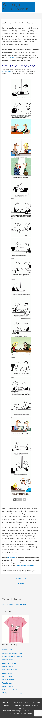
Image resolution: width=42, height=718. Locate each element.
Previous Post (21, 578)
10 (24, 500)
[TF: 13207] (21, 148)
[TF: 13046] (21, 227)
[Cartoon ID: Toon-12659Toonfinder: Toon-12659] (21, 466)
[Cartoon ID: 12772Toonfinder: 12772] (21, 426)
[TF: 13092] (21, 188)
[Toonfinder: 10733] (21, 366)
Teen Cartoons (7, 683)
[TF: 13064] (21, 208)
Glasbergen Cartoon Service (12, 693)
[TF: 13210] (21, 108)
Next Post (21, 584)
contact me (11, 58)
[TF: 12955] (21, 267)
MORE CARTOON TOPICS (11, 690)
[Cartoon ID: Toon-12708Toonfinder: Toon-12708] (21, 446)
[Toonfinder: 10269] (21, 386)
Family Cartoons (8, 660)
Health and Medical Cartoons (12, 653)
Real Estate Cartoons (9, 670)
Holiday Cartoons (8, 686)
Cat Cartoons (7, 673)
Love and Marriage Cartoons (12, 656)
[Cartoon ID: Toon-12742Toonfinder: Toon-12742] (21, 406)
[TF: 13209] (21, 128)
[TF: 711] (21, 307)
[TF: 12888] (21, 327)
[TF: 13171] (21, 168)
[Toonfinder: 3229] (21, 486)
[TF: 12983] (21, 247)
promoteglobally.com (22, 713)
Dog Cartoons (7, 676)
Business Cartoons (8, 650)
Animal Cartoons (8, 680)
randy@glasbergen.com (25, 565)
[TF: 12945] (21, 347)
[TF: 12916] (21, 287)
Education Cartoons (9, 663)
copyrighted (6, 71)
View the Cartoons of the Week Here (15, 604)
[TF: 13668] (21, 88)
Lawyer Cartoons (8, 666)
